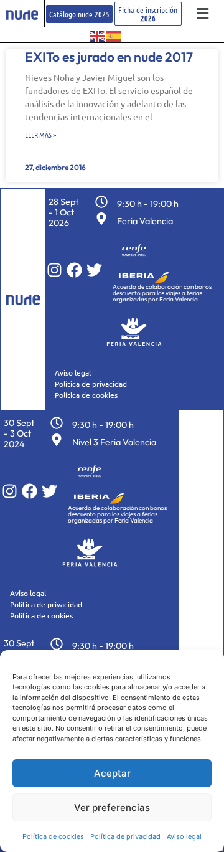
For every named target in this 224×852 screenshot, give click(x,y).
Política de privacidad (125, 836)
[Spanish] (114, 35)
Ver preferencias (112, 807)
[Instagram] (54, 270)
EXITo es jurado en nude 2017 (109, 57)
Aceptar (112, 773)
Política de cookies (53, 836)
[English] (98, 35)
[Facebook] (74, 270)
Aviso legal (184, 836)
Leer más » (40, 135)
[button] (203, 14)
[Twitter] (94, 270)
